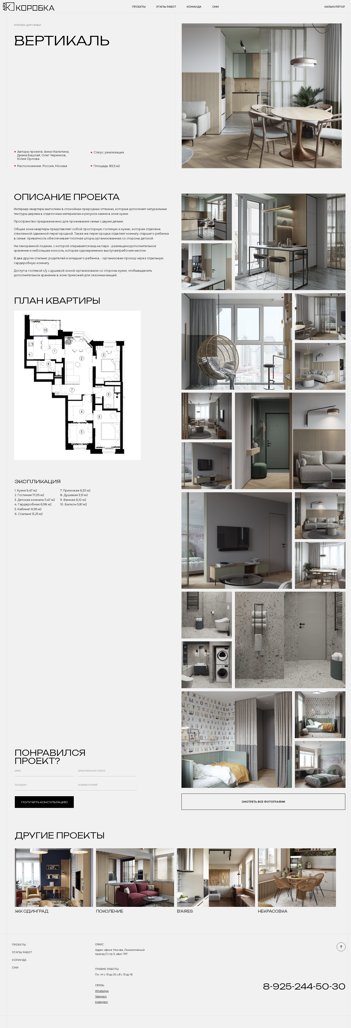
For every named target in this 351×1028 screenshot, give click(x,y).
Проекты (139, 6)
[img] (54, 877)
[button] (263, 802)
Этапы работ (166, 6)
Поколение (109, 911)
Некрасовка (272, 911)
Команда (194, 6)
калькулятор (334, 6)
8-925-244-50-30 (304, 986)
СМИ (215, 6)
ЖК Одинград (31, 911)
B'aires (185, 911)
